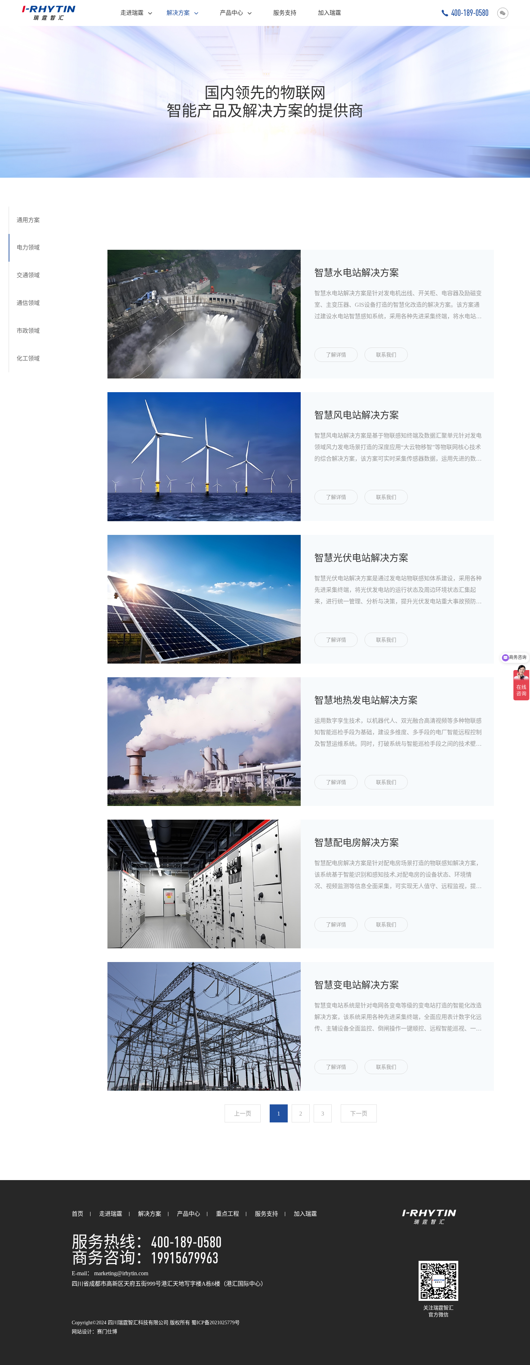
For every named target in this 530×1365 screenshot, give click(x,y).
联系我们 (386, 355)
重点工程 (227, 1214)
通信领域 (28, 303)
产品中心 (232, 13)
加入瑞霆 (329, 13)
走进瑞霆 (132, 13)
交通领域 (28, 275)
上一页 (242, 1114)
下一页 (358, 1114)
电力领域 (28, 248)
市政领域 (28, 331)
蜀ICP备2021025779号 (215, 1322)
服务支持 (284, 13)
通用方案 (28, 220)
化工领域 (28, 358)
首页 (77, 1214)
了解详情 (336, 355)
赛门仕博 (107, 1331)
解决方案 (179, 13)
